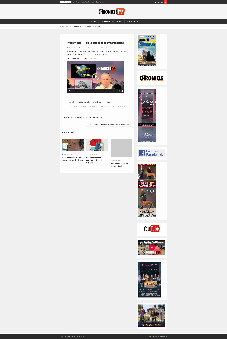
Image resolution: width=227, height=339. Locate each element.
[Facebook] (152, 2)
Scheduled (119, 21)
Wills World (99, 106)
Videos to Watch (106, 21)
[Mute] (119, 91)
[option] (89, 2)
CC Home (93, 21)
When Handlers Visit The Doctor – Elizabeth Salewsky (88, 2)
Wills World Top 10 (107, 106)
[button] (95, 76)
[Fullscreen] (122, 91)
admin (82, 48)
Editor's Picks (100, 48)
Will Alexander (113, 48)
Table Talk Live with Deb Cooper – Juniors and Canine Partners (108, 124)
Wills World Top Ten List (119, 106)
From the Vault (131, 21)
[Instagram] (158, 2)
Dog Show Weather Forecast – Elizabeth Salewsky (94, 160)
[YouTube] (162, 2)
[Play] (70, 91)
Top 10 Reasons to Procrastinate (78, 106)
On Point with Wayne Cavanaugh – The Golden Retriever (83, 117)
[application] (95, 77)
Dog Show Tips (92, 48)
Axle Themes (163, 336)
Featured (106, 48)
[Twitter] (155, 2)
